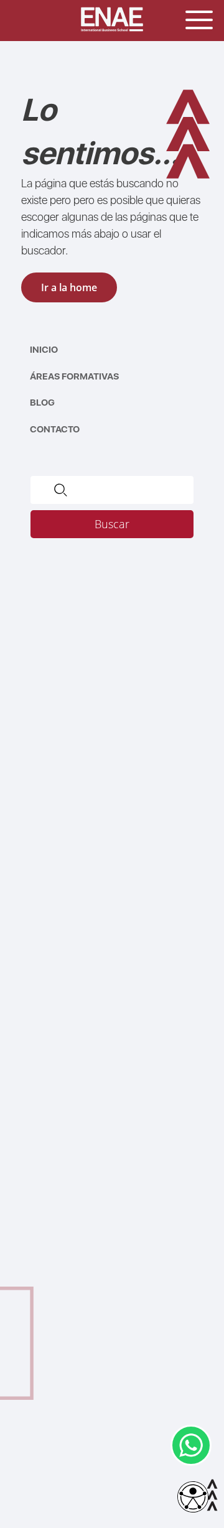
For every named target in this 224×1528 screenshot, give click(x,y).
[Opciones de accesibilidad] (192, 1497)
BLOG (42, 402)
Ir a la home (69, 287)
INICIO (44, 349)
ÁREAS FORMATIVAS (74, 376)
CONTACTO (55, 429)
